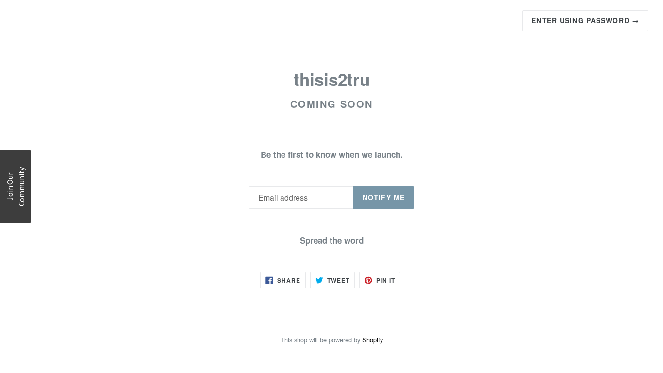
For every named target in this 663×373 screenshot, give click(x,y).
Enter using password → (585, 20)
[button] (15, 186)
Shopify (372, 339)
